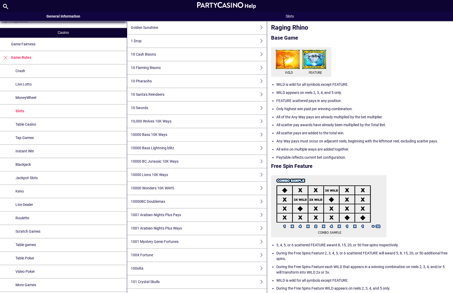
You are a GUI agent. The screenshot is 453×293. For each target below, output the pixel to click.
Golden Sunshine (144, 27)
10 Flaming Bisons (146, 68)
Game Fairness (23, 44)
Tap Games (24, 138)
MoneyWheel (25, 97)
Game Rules (21, 57)
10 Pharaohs (141, 81)
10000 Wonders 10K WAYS (152, 188)
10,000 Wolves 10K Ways (151, 121)
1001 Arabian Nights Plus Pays (156, 215)
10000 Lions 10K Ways (149, 175)
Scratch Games (27, 231)
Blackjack (23, 164)
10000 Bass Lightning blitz (152, 148)
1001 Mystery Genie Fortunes (155, 241)
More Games (25, 285)
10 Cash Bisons (143, 54)
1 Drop (136, 41)
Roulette (22, 218)
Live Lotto (23, 84)
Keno (19, 191)
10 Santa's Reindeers (147, 94)
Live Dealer (24, 205)
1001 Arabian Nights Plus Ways (156, 228)
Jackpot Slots (26, 178)
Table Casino (25, 124)
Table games (25, 245)
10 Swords (139, 108)
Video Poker (25, 271)
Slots (19, 111)
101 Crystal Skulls (145, 282)
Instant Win (24, 151)
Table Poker (24, 258)
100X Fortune (142, 255)
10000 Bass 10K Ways (149, 134)
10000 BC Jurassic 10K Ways (155, 161)
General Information (63, 16)
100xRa (137, 268)
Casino (63, 32)
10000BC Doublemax (148, 201)
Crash (20, 71)
